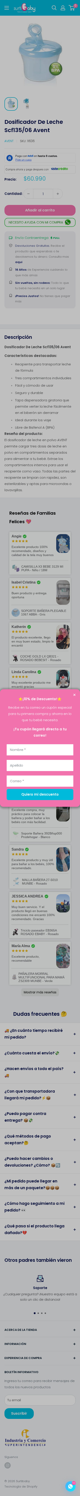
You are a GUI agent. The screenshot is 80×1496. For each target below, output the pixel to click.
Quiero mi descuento (40, 794)
